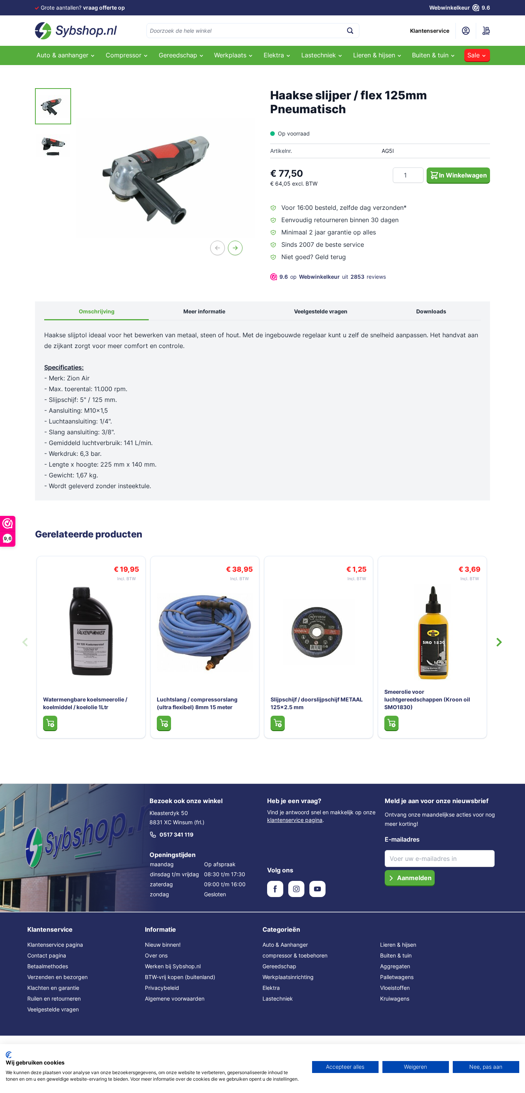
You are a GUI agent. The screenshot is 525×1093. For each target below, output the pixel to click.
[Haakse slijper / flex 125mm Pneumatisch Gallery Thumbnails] (53, 126)
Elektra (271, 987)
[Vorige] (217, 248)
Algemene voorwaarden (174, 998)
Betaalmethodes (47, 966)
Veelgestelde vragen (320, 311)
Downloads (431, 311)
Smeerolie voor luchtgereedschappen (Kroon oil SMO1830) (427, 699)
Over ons (156, 955)
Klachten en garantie (53, 987)
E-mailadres (402, 839)
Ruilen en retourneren (54, 998)
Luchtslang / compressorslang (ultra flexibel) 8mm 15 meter (197, 703)
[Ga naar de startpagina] (76, 31)
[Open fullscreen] (165, 178)
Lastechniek (277, 998)
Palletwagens (397, 977)
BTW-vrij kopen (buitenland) (180, 977)
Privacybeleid (162, 987)
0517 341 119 (176, 834)
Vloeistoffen (395, 987)
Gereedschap (279, 966)
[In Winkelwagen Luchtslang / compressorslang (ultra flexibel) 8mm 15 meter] (164, 723)
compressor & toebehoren (294, 955)
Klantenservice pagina (55, 944)
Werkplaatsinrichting (288, 977)
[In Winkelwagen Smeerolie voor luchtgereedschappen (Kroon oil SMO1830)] (391, 723)
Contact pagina (46, 955)
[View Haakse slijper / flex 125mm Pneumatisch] (53, 106)
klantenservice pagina (294, 820)
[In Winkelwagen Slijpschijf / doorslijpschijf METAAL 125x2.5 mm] (278, 723)
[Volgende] (235, 248)
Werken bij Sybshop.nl (173, 966)
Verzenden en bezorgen (57, 977)
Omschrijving (97, 311)
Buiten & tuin (396, 955)
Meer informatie (204, 311)
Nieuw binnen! (163, 944)
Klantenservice (429, 30)
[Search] (350, 30)
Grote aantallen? (83, 7)
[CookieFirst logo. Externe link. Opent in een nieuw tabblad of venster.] (9, 1054)
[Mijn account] (466, 31)
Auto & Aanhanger (285, 944)
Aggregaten (395, 966)
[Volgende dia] (499, 642)
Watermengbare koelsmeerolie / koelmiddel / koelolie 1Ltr (85, 703)
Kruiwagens (394, 998)
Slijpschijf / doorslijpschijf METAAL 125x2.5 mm (317, 703)
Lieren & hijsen (398, 944)
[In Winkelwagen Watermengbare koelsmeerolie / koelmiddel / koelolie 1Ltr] (50, 723)
